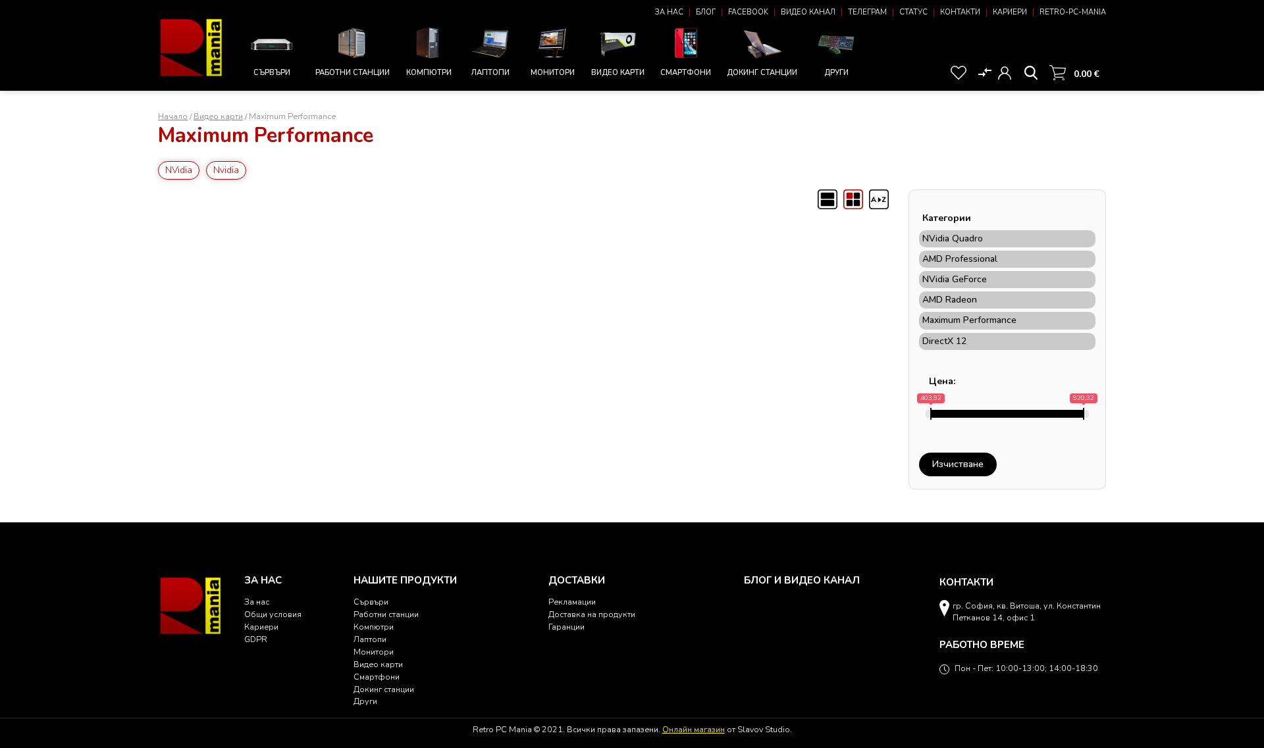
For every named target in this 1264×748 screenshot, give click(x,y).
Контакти (960, 12)
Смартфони (685, 73)
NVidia (178, 170)
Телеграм (867, 12)
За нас (669, 12)
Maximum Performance (969, 320)
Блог (706, 12)
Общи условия (273, 614)
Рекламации (572, 601)
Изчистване (958, 464)
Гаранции (566, 626)
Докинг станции (762, 73)
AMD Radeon (949, 300)
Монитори (553, 73)
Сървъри (271, 73)
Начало (173, 116)
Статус (913, 12)
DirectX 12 (944, 341)
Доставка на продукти (591, 614)
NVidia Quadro (952, 239)
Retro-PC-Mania (1073, 12)
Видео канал (808, 12)
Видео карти (618, 73)
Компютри (429, 73)
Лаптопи (490, 73)
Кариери (1010, 12)
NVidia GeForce (954, 279)
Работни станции (352, 73)
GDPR (255, 639)
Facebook (748, 12)
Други (836, 73)
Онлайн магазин (693, 729)
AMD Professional (959, 259)
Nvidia (226, 170)
